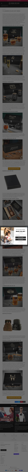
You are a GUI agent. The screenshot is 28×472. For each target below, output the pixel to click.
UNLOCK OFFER (20, 237)
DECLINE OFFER (20, 239)
